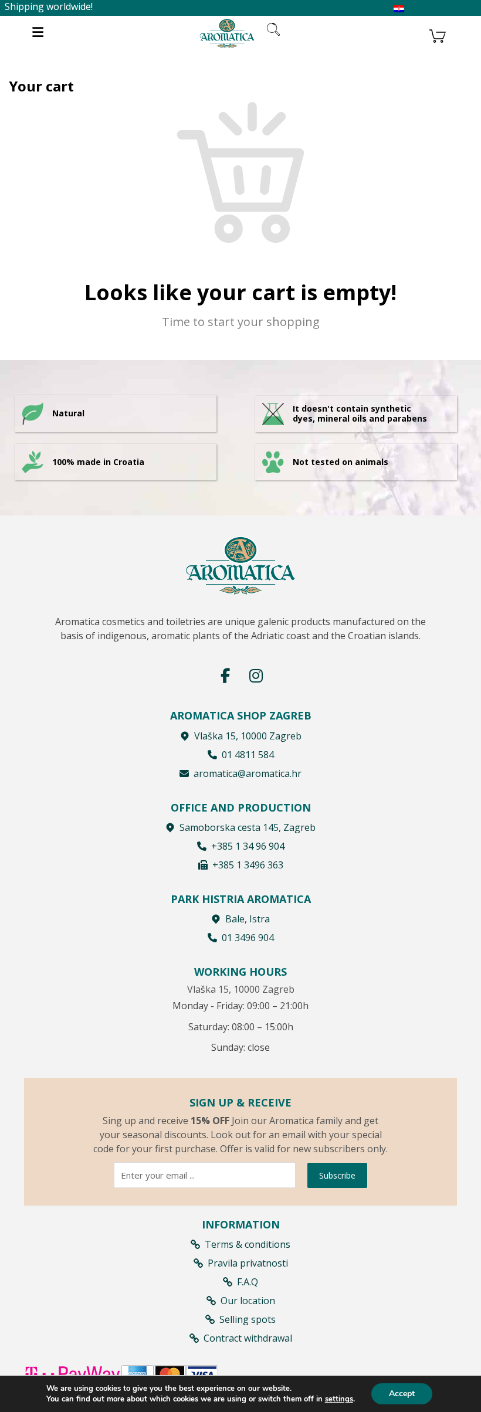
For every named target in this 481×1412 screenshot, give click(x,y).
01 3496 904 (248, 937)
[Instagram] (255, 675)
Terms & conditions (247, 1244)
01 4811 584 (248, 754)
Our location (248, 1300)
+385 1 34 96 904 (247, 846)
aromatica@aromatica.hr (248, 773)
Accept (402, 1393)
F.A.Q (247, 1281)
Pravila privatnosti (248, 1263)
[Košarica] (438, 34)
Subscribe (337, 1175)
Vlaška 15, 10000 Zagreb (248, 735)
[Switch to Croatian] (399, 9)
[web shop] (227, 33)
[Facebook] (225, 675)
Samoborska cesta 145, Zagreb (247, 827)
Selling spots (247, 1319)
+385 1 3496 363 (247, 864)
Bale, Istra (247, 918)
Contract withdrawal (248, 1338)
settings (339, 1399)
